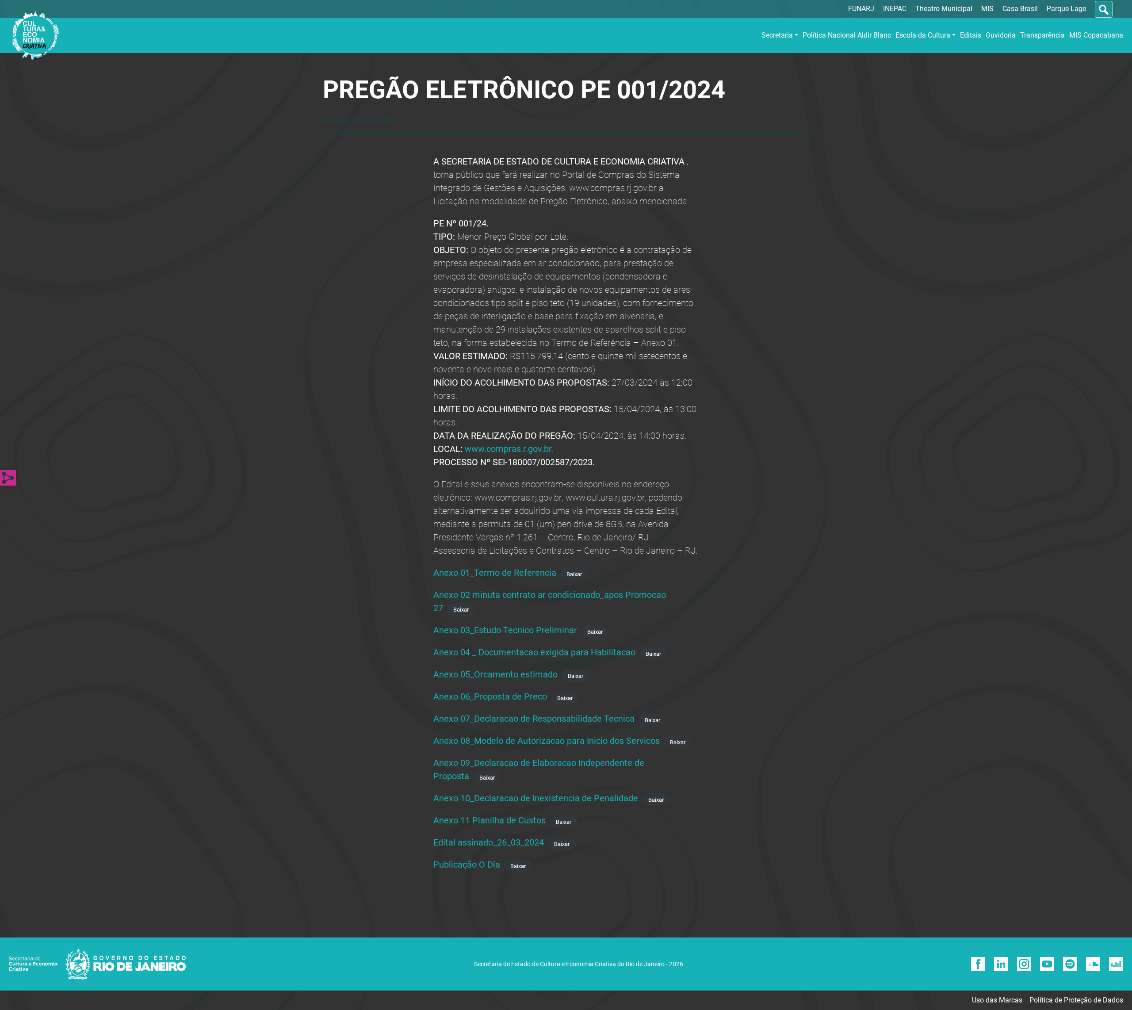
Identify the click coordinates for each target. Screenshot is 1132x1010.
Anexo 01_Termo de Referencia (494, 572)
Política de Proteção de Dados (1076, 1000)
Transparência (1042, 35)
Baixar (574, 573)
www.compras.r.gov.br (508, 449)
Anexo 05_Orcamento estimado (495, 674)
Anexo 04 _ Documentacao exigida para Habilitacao (534, 652)
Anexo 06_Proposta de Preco (490, 696)
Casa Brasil (1020, 8)
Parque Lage (1066, 8)
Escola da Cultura (922, 35)
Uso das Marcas (997, 1000)
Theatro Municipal (943, 8)
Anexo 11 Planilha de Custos (489, 820)
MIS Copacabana (1096, 35)
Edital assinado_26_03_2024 (488, 842)
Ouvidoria (1001, 35)
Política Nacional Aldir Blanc (847, 35)
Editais (970, 35)
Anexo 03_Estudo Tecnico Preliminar (505, 630)
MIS (987, 8)
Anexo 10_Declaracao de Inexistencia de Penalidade (535, 798)
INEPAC (894, 8)
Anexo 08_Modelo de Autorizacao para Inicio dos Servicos (546, 740)
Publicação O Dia (466, 864)
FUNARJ (861, 8)
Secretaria (777, 35)
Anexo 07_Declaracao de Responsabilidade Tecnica (534, 718)
